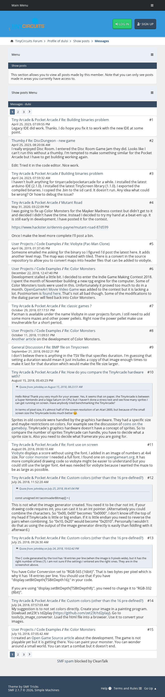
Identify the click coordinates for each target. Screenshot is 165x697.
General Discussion (27, 347)
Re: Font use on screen (79, 444)
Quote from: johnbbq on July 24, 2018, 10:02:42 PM (49, 548)
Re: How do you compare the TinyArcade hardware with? (78, 374)
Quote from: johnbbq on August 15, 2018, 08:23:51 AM (50, 387)
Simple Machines (47, 690)
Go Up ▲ (150, 688)
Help (104, 688)
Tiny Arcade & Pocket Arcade (35, 119)
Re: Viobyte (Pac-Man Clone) (87, 243)
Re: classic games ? (76, 306)
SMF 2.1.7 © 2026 (20, 690)
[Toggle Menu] (152, 5)
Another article (24, 339)
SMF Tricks (30, 687)
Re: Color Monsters (79, 268)
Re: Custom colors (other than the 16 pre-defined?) (102, 477)
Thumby (18, 140)
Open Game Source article (53, 638)
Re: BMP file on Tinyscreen (67, 347)
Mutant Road (71, 202)
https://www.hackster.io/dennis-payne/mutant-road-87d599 (60, 227)
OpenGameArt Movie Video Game (51, 289)
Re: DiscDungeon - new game (51, 140)
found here (52, 293)
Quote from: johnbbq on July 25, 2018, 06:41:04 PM (49, 488)
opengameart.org (120, 457)
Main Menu (20, 5)
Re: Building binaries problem (85, 119)
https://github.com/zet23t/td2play (81, 613)
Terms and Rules (126, 688)
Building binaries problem (82, 173)
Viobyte (18, 453)
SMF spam (65, 661)
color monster (37, 457)
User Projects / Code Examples (36, 243)
